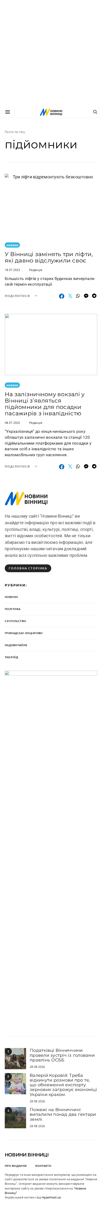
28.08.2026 (37, 1066)
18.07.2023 (12, 269)
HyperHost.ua (51, 1197)
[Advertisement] (51, 53)
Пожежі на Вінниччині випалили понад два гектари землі (63, 1114)
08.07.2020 (12, 422)
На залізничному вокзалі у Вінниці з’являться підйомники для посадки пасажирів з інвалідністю (44, 404)
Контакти (43, 1166)
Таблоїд (11, 657)
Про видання (16, 1166)
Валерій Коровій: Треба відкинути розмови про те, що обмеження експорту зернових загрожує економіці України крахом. (63, 1085)
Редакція (35, 269)
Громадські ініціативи (24, 633)
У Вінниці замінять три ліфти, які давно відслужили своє (49, 257)
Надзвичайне (16, 645)
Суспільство (15, 621)
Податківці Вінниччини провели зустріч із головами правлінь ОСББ (62, 1055)
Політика (12, 609)
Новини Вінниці (27, 1155)
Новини (12, 245)
